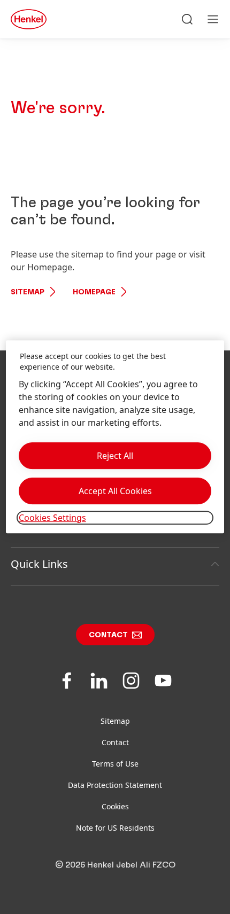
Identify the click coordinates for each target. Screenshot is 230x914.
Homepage (94, 292)
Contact (108, 635)
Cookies (115, 806)
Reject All (115, 456)
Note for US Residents (115, 828)
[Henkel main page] (29, 19)
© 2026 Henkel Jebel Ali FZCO (115, 865)
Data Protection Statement (115, 785)
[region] (115, 437)
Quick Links (39, 564)
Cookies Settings (52, 517)
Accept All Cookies (115, 491)
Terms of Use (115, 764)
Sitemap (27, 292)
